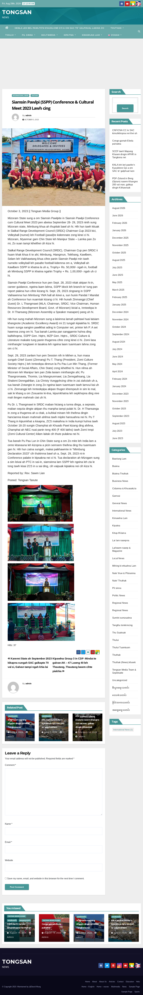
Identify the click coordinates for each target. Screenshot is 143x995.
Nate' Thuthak (119, 580)
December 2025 (120, 238)
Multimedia (48, 35)
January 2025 (119, 304)
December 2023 (120, 394)
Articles (112, 982)
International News (20, 95)
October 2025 (119, 252)
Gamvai (116, 496)
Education (130, 982)
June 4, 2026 (16, 732)
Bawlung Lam (119, 459)
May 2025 (117, 282)
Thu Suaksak (119, 632)
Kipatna (69, 35)
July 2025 (117, 267)
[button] (139, 31)
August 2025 (118, 260)
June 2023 (117, 438)
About (94, 982)
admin (28, 115)
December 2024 (120, 312)
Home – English (88, 987)
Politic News (118, 595)
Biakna (115, 466)
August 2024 (118, 342)
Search (116, 91)
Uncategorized (119, 680)
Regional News (120, 603)
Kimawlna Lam (91, 35)
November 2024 (120, 319)
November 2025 (120, 245)
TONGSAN (17, 12)
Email (8, 842)
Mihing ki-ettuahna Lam (124, 566)
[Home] (7, 28)
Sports (137, 992)
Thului (9, 35)
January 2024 (119, 386)
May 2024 (117, 364)
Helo (138, 982)
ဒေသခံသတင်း (13, 716)
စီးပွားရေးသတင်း (120, 687)
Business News (120, 481)
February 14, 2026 (87, 732)
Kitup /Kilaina (119, 533)
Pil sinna (28, 35)
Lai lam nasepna (120, 540)
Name (8, 824)
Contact (120, 982)
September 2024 (120, 334)
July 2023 (117, 431)
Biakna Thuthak (120, 473)
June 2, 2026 (50, 732)
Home (87, 982)
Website (9, 860)
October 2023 (119, 408)
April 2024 (117, 371)
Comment (10, 765)
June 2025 (117, 275)
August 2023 (118, 423)
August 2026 (118, 208)
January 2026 (119, 230)
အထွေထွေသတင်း (121, 710)
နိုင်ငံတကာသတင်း (121, 702)
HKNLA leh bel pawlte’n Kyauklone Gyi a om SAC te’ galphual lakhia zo (59, 28)
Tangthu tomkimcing (122, 625)
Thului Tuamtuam (121, 647)
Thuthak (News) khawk (124, 662)
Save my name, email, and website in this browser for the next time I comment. (45, 878)
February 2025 (119, 297)
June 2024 (117, 356)
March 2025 (118, 290)
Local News (118, 558)
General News (119, 503)
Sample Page (134, 987)
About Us (103, 982)
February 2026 (119, 223)
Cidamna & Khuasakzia (124, 488)
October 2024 (119, 327)
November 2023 (120, 401)
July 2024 (117, 349)
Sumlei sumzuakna (122, 618)
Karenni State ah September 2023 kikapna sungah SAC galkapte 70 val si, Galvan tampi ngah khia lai (30, 662)
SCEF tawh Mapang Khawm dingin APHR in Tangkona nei (18, 723)
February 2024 (119, 379)
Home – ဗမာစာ (103, 987)
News (124, 987)
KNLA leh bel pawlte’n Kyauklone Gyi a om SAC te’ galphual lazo (53, 723)
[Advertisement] (71, 59)
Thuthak (116, 28)
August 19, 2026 (18, 932)
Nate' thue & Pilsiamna (123, 573)
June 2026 (117, 215)
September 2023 (120, 416)
